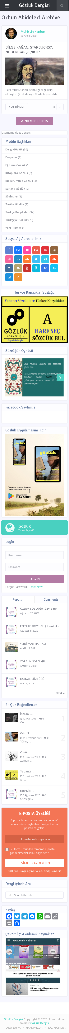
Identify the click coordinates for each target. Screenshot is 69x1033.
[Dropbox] (45, 268)
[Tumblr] (9, 268)
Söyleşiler (11, 196)
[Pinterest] (45, 250)
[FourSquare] (36, 268)
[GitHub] (18, 268)
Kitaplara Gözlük (16, 173)
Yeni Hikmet (17, 106)
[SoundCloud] (27, 259)
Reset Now (36, 587)
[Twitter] (36, 259)
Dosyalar (11, 157)
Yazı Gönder (57, 1027)
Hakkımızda (34, 1027)
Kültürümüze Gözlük (19, 181)
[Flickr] (27, 250)
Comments (51, 600)
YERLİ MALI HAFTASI (33, 644)
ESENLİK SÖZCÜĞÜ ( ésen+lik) (39, 626)
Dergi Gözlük (13, 149)
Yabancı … (27, 771)
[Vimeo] (45, 259)
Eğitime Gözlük (15, 165)
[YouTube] (27, 268)
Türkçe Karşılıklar (17, 212)
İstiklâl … (26, 714)
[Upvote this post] (60, 106)
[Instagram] (54, 250)
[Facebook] (9, 250)
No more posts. (36, 121)
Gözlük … (26, 733)
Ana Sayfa (13, 1027)
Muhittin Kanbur (33, 31)
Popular (18, 600)
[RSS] (18, 277)
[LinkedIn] (18, 259)
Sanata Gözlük (15, 188)
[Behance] (18, 250)
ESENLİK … (27, 790)
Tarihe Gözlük (14, 204)
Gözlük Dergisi (34, 5)
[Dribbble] (9, 259)
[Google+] (36, 250)
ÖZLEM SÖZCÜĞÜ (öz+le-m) (38, 608)
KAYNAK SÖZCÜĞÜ (32, 679)
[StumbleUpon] (54, 259)
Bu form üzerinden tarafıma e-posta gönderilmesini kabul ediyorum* (32, 851)
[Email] (9, 277)
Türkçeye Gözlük (16, 220)
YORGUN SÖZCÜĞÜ (32, 661)
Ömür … (25, 752)
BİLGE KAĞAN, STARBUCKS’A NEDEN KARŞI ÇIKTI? (29, 49)
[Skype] (54, 268)
